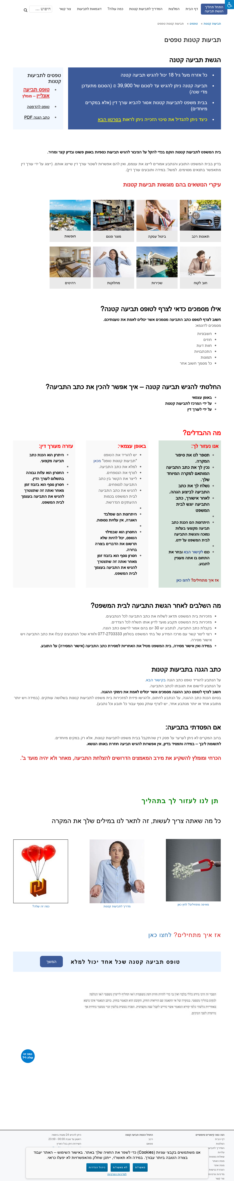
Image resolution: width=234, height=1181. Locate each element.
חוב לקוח (200, 283)
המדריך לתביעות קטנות (145, 8)
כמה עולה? (115, 8)
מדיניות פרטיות (216, 1174)
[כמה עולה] (28, 1056)
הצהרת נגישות (216, 1169)
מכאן (97, 460)
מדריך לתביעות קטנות (117, 906)
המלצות (173, 8)
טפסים (194, 23)
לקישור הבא (193, 552)
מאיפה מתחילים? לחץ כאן (193, 904)
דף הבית (191, 8)
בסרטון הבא (109, 119)
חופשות (70, 236)
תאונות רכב (200, 236)
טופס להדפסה (38, 106)
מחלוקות (113, 283)
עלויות (221, 1152)
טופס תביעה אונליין (36, 92)
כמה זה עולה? (40, 906)
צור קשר (65, 8)
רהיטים (70, 283)
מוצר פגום (113, 236)
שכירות (157, 283)
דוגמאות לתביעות (89, 8)
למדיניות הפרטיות (117, 1174)
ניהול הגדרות (97, 1167)
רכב (151, 1139)
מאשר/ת (140, 1167)
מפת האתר (218, 1161)
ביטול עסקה (157, 236)
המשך (51, 961)
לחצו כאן (183, 580)
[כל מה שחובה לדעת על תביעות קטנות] (8, 8)
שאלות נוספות (216, 1156)
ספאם (149, 1143)
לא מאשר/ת (120, 1167)
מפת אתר (219, 1165)
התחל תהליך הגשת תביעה (214, 9)
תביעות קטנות (212, 23)
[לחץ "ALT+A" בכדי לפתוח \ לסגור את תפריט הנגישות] (229, 4)
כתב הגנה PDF (37, 117)
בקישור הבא (156, 680)
